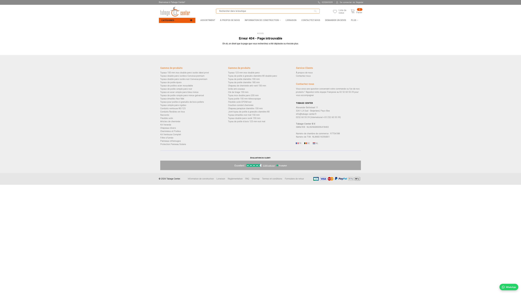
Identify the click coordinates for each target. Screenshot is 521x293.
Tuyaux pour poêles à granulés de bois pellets (182, 102)
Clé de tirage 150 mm (238, 92)
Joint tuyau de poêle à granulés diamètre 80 (249, 111)
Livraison (291, 20)
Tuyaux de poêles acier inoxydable (176, 85)
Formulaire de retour (294, 178)
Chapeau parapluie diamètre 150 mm (245, 108)
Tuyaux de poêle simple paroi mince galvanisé (182, 95)
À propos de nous (230, 20)
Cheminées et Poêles (170, 131)
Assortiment (207, 20)
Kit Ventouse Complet (170, 134)
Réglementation (235, 178)
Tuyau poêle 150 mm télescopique (244, 98)
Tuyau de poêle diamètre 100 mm (244, 79)
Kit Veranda (165, 124)
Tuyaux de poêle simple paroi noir (176, 89)
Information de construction (262, 20)
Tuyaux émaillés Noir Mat (172, 98)
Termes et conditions (272, 178)
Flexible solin (166, 118)
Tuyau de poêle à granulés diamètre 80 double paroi (252, 76)
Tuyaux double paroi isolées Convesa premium (182, 76)
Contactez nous (310, 20)
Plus (353, 20)
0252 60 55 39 (303, 117)
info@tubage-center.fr (306, 114)
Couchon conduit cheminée (240, 105)
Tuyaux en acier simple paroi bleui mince (179, 92)
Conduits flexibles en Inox (172, 111)
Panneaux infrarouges (170, 141)
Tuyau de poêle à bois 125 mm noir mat (246, 121)
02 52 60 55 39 (346, 92)
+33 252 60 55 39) (332, 117)
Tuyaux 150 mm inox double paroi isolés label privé (184, 72)
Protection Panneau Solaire (173, 144)
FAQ (247, 178)
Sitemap (256, 178)
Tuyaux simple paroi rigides (173, 105)
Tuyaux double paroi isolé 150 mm (244, 118)
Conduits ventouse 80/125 (173, 108)
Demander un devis (335, 20)
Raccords (164, 115)
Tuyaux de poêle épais (171, 82)
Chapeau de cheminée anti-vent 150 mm (247, 85)
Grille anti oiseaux (236, 89)
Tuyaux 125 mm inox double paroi (244, 72)
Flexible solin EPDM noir (240, 102)
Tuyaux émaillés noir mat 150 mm (244, 115)
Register (359, 2)
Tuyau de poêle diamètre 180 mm (244, 82)
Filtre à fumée (166, 137)
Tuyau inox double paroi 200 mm (243, 95)
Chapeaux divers (168, 128)
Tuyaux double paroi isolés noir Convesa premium (183, 79)
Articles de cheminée (170, 121)
